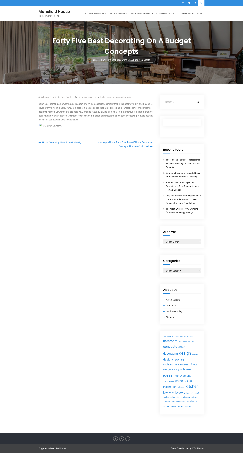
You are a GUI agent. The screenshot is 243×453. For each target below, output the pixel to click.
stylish (173, 407)
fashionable (184, 365)
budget (103, 97)
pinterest (194, 397)
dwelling (179, 359)
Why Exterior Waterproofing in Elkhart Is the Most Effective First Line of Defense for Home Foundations (183, 199)
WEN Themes (198, 448)
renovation (180, 401)
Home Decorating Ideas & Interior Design (62, 142)
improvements (168, 381)
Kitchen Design (164, 14)
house (187, 369)
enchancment (171, 364)
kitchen (192, 386)
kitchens (168, 392)
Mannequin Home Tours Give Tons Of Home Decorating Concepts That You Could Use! (125, 144)
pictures (186, 397)
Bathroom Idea (117, 14)
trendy (188, 406)
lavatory (180, 392)
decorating (121, 97)
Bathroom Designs (94, 14)
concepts (111, 97)
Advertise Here (173, 300)
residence (191, 401)
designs (168, 359)
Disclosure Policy (174, 311)
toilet (180, 406)
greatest (172, 369)
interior (181, 387)
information (180, 381)
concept (191, 341)
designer (195, 354)
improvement (182, 375)
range (173, 402)
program (166, 402)
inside (189, 381)
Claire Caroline (67, 97)
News (199, 14)
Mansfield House (54, 11)
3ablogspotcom (180, 336)
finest (194, 364)
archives (190, 336)
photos (179, 397)
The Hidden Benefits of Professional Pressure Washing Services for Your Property (183, 164)
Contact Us (171, 305)
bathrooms (183, 341)
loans (188, 393)
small (166, 406)
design (185, 353)
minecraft (195, 393)
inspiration (169, 386)
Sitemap (170, 317)
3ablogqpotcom (168, 336)
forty (129, 97)
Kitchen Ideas (184, 14)
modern (166, 397)
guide (180, 370)
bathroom (170, 341)
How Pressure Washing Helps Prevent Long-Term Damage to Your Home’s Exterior (182, 186)
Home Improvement (141, 14)
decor (181, 346)
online (172, 397)
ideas (168, 375)
